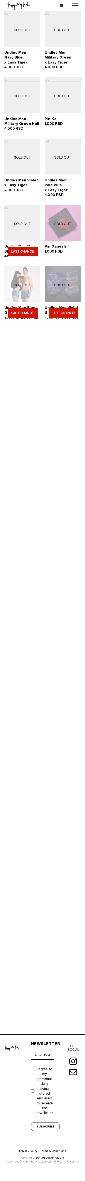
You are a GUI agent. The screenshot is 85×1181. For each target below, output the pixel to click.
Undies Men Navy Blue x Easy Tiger (15, 57)
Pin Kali (51, 119)
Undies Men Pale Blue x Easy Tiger (56, 185)
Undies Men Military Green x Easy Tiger (58, 57)
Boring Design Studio (50, 1157)
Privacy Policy (28, 1150)
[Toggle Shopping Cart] (61, 5)
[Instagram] (73, 1061)
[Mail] (73, 1072)
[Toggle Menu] (75, 5)
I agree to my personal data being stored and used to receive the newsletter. (44, 1091)
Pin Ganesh (55, 246)
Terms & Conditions (53, 1150)
